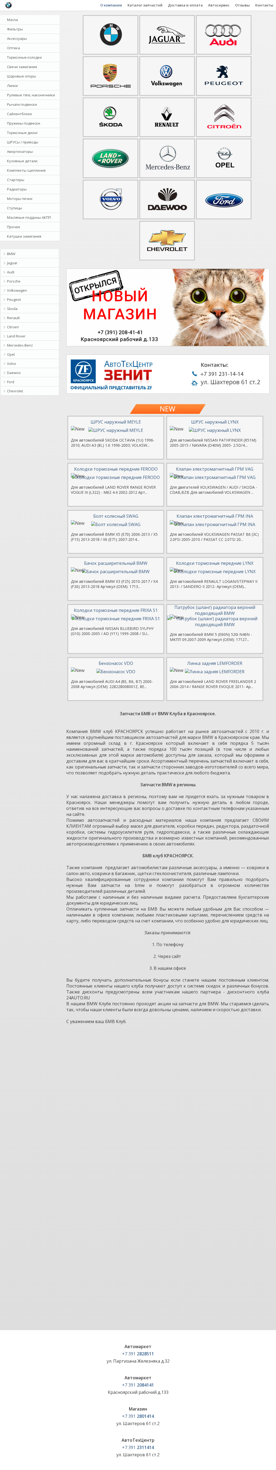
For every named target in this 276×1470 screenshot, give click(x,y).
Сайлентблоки (19, 113)
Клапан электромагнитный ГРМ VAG (214, 469)
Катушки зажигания (24, 236)
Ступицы (14, 208)
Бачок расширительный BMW (115, 563)
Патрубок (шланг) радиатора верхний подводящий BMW (214, 610)
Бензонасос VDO (116, 663)
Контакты (264, 5)
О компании (111, 5)
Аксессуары (17, 38)
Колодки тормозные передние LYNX (214, 563)
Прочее (13, 226)
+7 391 (138, 1354)
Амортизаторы (20, 151)
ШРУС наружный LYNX (215, 422)
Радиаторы (17, 189)
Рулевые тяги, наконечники (31, 95)
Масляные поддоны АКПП (29, 217)
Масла (12, 19)
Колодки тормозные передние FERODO (116, 469)
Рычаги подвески (22, 104)
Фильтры (15, 29)
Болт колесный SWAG (115, 516)
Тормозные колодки (24, 57)
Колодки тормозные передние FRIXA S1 (116, 610)
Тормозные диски (22, 132)
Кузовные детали (22, 160)
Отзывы (242, 5)
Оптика (13, 47)
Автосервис (219, 5)
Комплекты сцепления (26, 170)
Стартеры (15, 179)
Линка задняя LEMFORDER (214, 663)
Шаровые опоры (21, 76)
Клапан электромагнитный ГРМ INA (215, 516)
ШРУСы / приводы (22, 142)
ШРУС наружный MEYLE (116, 422)
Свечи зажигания (22, 66)
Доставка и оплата (185, 5)
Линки (12, 85)
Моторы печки (19, 198)
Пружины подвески (23, 123)
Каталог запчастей (145, 5)
